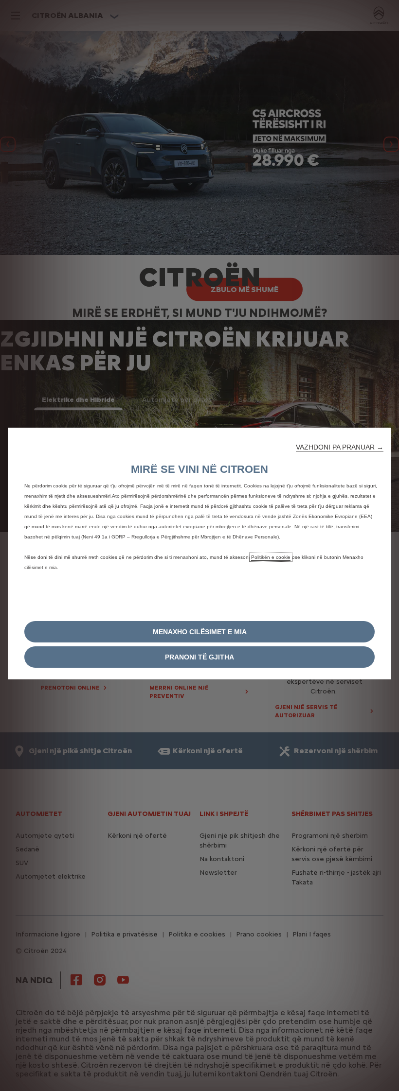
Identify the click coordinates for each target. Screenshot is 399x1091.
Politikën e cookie (270, 557)
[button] (339, 447)
